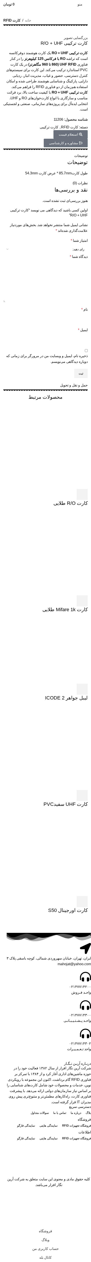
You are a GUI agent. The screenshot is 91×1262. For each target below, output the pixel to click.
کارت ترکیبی (49, 127)
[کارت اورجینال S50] (45, 854)
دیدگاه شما (79, 256)
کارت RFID (12, 20)
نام (84, 309)
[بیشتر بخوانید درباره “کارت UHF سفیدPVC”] (82, 795)
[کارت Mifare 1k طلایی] (45, 553)
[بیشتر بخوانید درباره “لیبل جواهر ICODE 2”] (82, 689)
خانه (28, 20)
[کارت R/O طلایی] (45, 447)
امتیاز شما (79, 240)
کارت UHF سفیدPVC (66, 804)
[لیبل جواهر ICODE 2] (54, 650)
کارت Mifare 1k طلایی (65, 609)
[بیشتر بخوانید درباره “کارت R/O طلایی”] (82, 494)
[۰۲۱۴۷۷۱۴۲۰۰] (85, 976)
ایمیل (83, 330)
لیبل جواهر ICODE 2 (66, 698)
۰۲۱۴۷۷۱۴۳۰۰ (80, 1015)
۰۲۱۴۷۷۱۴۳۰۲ (80, 1043)
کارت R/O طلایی (70, 503)
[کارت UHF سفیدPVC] (45, 747)
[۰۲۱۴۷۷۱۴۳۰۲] (85, 1033)
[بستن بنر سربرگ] (85, 1198)
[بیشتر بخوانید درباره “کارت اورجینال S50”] (82, 901)
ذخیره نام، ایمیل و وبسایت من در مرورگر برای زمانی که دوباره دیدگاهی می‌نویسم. (47, 358)
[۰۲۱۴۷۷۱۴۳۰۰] (85, 1005)
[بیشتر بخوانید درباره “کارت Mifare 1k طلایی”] (82, 600)
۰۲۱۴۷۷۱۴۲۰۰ (80, 987)
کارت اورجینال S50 (68, 910)
